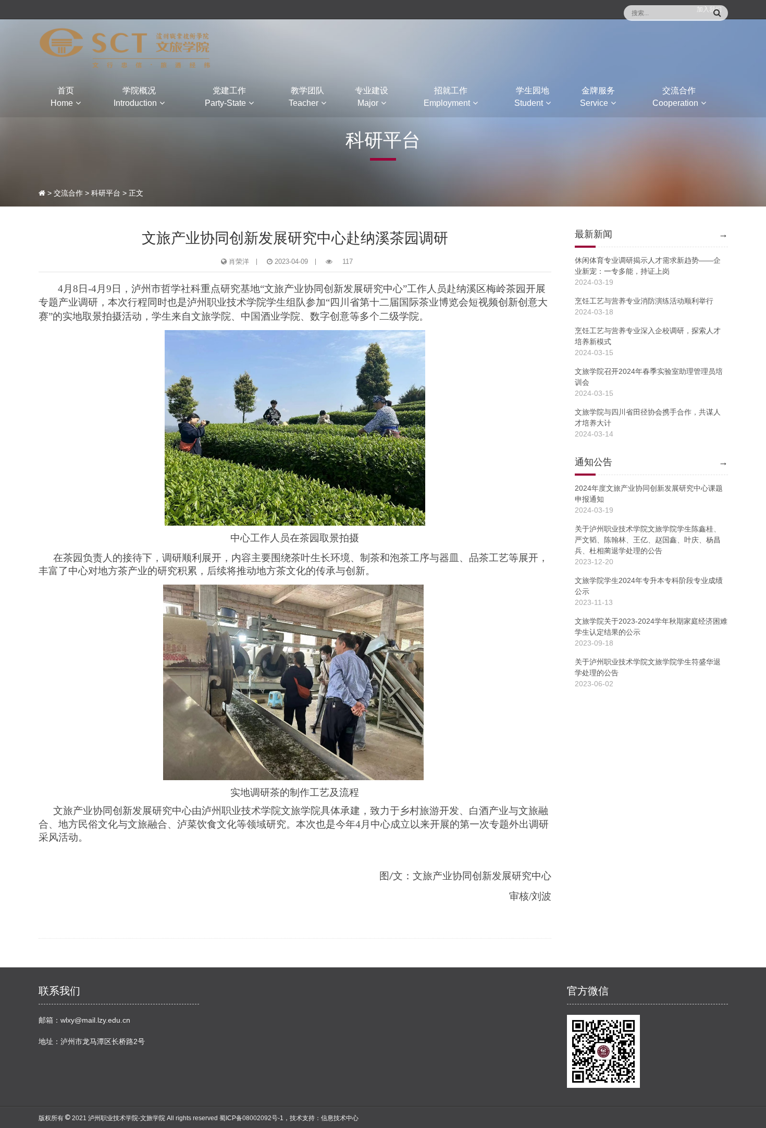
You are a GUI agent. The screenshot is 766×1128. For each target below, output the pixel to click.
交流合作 (68, 193)
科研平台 (105, 193)
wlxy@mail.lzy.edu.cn (95, 1020)
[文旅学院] (125, 47)
